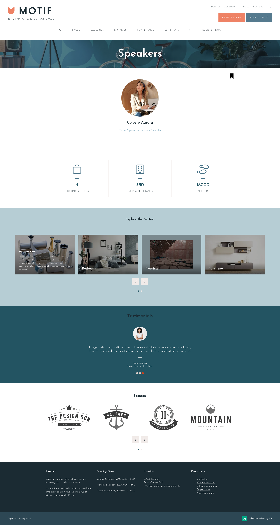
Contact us (202, 479)
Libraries (120, 30)
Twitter (215, 7)
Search (190, 30)
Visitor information (206, 482)
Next (144, 281)
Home (60, 30)
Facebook (229, 7)
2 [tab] (141, 291)
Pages (76, 30)
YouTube (258, 7)
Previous (135, 281)
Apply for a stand (205, 493)
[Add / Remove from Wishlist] (232, 76)
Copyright (12, 519)
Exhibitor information (207, 486)
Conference (145, 30)
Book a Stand (259, 18)
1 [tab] (138, 291)
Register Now (231, 18)
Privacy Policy (25, 519)
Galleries (97, 30)
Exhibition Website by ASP (260, 519)
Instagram (244, 7)
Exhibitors (172, 30)
